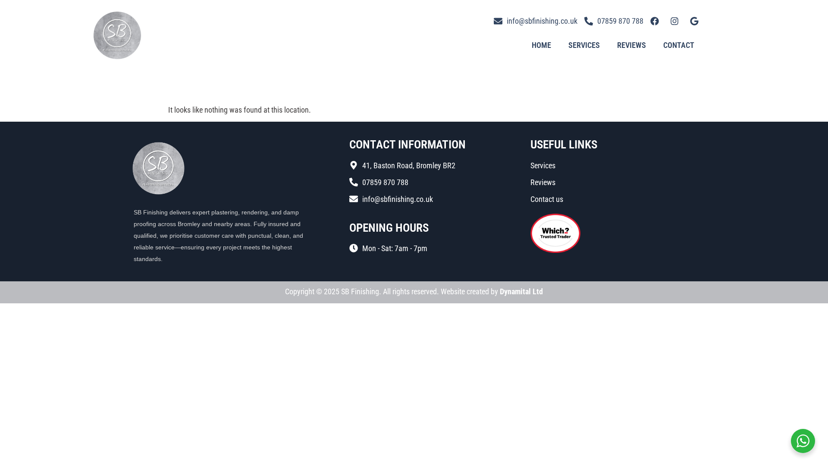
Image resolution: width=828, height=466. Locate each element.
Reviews (631, 45)
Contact (678, 45)
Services (584, 45)
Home (541, 45)
